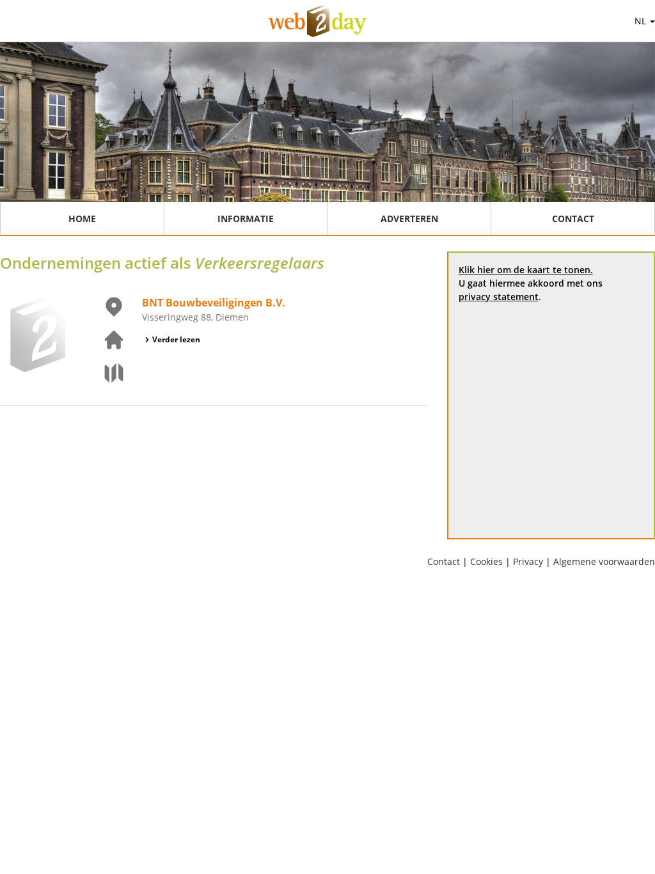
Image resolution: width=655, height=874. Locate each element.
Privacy (528, 561)
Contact (573, 218)
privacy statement (499, 296)
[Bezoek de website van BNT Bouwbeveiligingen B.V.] (106, 339)
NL (642, 21)
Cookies (486, 561)
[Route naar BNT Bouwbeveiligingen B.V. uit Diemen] (106, 373)
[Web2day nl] (317, 21)
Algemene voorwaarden (604, 561)
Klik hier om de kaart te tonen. (526, 270)
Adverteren (409, 218)
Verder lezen (176, 339)
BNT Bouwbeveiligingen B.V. (213, 303)
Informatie (245, 218)
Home (82, 218)
